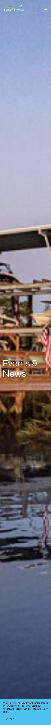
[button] (46, 8)
